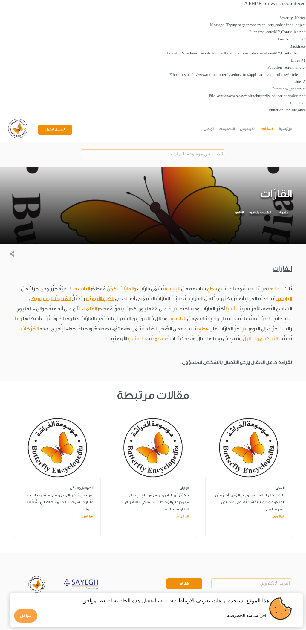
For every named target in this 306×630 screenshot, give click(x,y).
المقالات (267, 129)
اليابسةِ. (81, 289)
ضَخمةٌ (158, 338)
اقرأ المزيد (278, 516)
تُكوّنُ (112, 289)
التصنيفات (227, 129)
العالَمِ (276, 289)
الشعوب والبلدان (260, 212)
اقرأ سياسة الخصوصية (246, 615)
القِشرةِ (135, 338)
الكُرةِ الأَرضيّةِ (100, 298)
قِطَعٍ (212, 289)
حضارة (284, 212)
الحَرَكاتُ (30, 329)
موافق (25, 615)
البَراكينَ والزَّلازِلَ (260, 338)
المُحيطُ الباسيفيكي (50, 298)
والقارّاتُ (127, 289)
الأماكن (239, 212)
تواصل (209, 129)
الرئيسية (285, 129)
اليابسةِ (172, 289)
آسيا (230, 309)
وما (18, 318)
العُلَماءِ (89, 309)
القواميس (247, 129)
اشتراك (184, 583)
